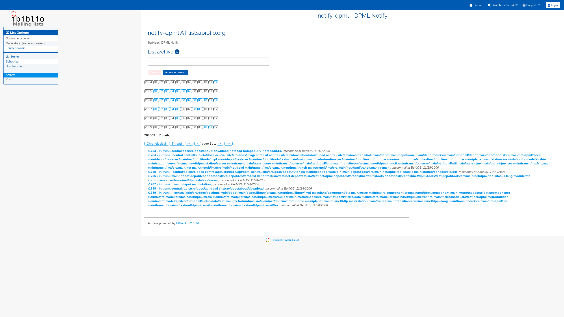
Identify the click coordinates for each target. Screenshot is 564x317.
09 (200, 100)
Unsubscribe (14, 66)
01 (156, 91)
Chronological (157, 143)
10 (206, 100)
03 (167, 91)
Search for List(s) (502, 5)
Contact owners (16, 48)
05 (178, 91)
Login (554, 5)
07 (189, 91)
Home (477, 5)
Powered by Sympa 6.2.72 (285, 240)
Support (530, 5)
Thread (177, 143)
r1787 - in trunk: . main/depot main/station (179, 184)
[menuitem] (475, 5)
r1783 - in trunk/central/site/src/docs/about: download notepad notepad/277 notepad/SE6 (215, 151)
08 (195, 100)
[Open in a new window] (177, 52)
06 (184, 91)
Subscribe (12, 61)
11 (211, 100)
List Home (12, 56)
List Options (19, 32)
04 (173, 91)
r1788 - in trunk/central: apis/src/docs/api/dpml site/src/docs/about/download (206, 188)
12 (216, 82)
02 (162, 91)
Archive (10, 75)
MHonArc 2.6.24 (187, 223)
